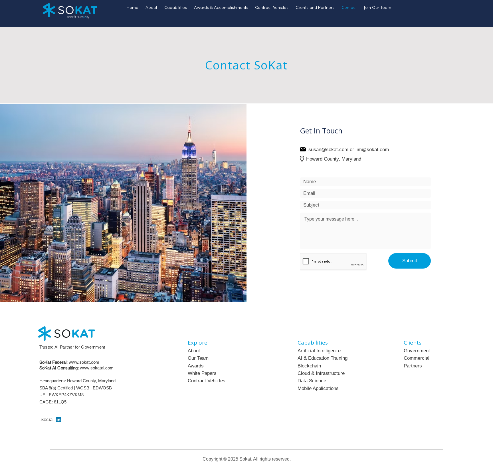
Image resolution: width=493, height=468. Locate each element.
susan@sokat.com (328, 149)
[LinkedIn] (58, 419)
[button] (176, 8)
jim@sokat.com (372, 149)
